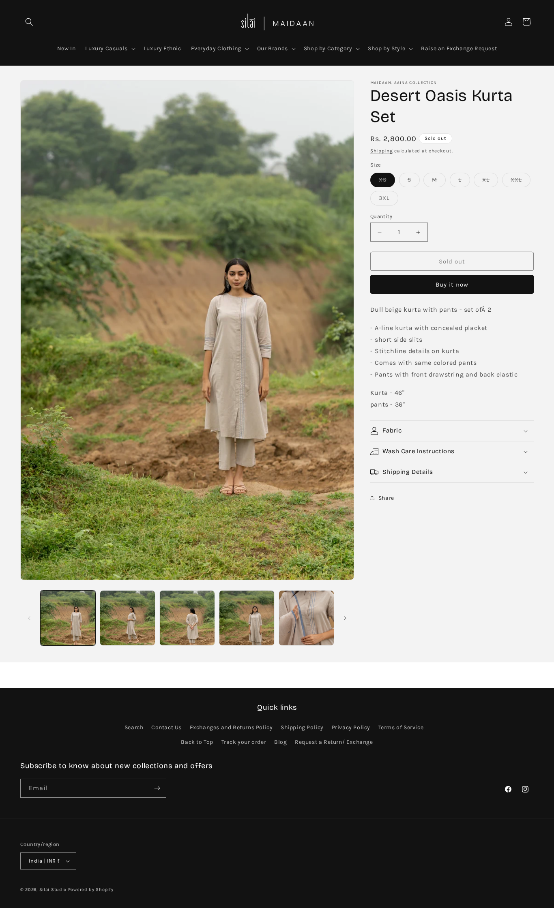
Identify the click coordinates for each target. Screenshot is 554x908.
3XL (388, 200)
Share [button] (386, 498)
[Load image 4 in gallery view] (247, 618)
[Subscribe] (157, 788)
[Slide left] (29, 618)
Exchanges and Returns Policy (231, 727)
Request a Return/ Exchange (334, 742)
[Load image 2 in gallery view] (127, 618)
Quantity (381, 216)
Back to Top (197, 742)
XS (387, 181)
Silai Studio (53, 889)
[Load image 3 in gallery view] (187, 618)
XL (490, 181)
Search (134, 727)
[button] (29, 22)
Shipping (381, 151)
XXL (520, 181)
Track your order (243, 742)
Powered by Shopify (91, 889)
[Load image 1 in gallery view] (68, 618)
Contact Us (166, 727)
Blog (280, 742)
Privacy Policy (351, 727)
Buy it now (452, 284)
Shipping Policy (302, 727)
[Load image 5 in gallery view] (306, 618)
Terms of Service (401, 727)
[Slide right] (345, 618)
